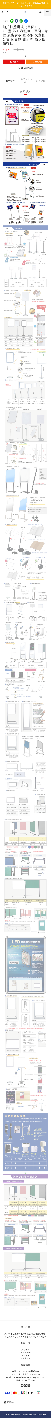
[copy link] (26, 21)
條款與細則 (26, 1352)
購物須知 (25, 1349)
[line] (12, 21)
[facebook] (16, 21)
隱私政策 (25, 1355)
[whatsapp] (21, 21)
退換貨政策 (26, 1358)
